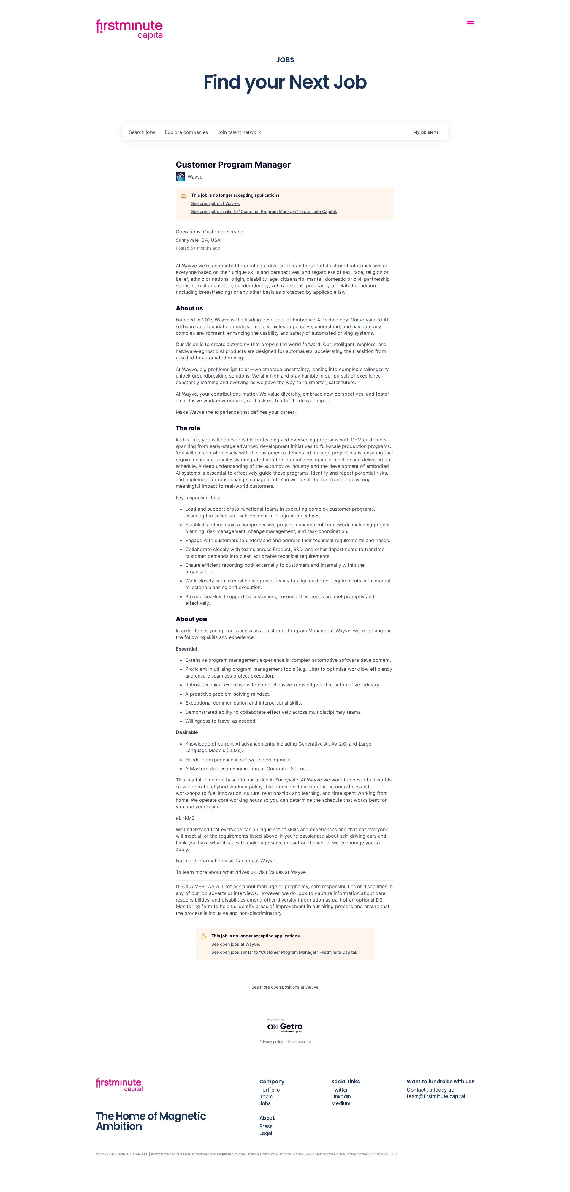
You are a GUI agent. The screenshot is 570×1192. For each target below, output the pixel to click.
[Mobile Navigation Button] (470, 23)
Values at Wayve (287, 872)
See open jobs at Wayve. (215, 203)
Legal (265, 1133)
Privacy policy (271, 1041)
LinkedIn (341, 1097)
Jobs (265, 1103)
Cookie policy (299, 1041)
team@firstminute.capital (436, 1096)
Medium (340, 1103)
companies (186, 132)
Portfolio (269, 1090)
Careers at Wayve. (255, 860)
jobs (142, 132)
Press (266, 1126)
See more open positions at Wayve (285, 986)
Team (266, 1097)
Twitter (339, 1090)
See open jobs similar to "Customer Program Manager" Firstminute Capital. (264, 211)
